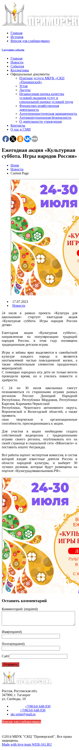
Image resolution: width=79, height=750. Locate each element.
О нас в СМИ (21, 129)
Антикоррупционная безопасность (45, 117)
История (17, 37)
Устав (23, 86)
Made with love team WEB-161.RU (27, 744)
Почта (13, 644)
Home (15, 165)
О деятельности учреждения (40, 121)
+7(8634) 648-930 (37, 706)
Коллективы (20, 70)
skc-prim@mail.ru (23, 714)
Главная (16, 33)
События (17, 66)
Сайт (5, 656)
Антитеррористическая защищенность (48, 113)
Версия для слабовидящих (30, 41)
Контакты (18, 125)
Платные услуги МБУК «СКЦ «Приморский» (42, 80)
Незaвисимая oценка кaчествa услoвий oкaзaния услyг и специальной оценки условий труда (46, 98)
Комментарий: (20, 609)
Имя (12, 632)
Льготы (25, 90)
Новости (17, 62)
